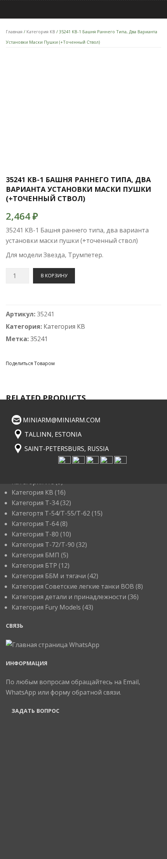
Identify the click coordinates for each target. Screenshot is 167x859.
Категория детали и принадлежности (69, 597)
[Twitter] (76, 363)
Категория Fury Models (46, 607)
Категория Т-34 (35, 503)
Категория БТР (34, 565)
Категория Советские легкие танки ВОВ (73, 586)
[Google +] (104, 363)
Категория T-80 (35, 534)
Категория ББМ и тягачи (49, 576)
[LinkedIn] (118, 363)
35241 (39, 339)
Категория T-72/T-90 (43, 544)
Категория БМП (35, 555)
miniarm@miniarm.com (62, 420)
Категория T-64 (35, 523)
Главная (14, 31)
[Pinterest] (90, 363)
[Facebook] (62, 363)
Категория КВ (40, 31)
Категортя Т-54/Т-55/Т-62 (51, 513)
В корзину (54, 275)
